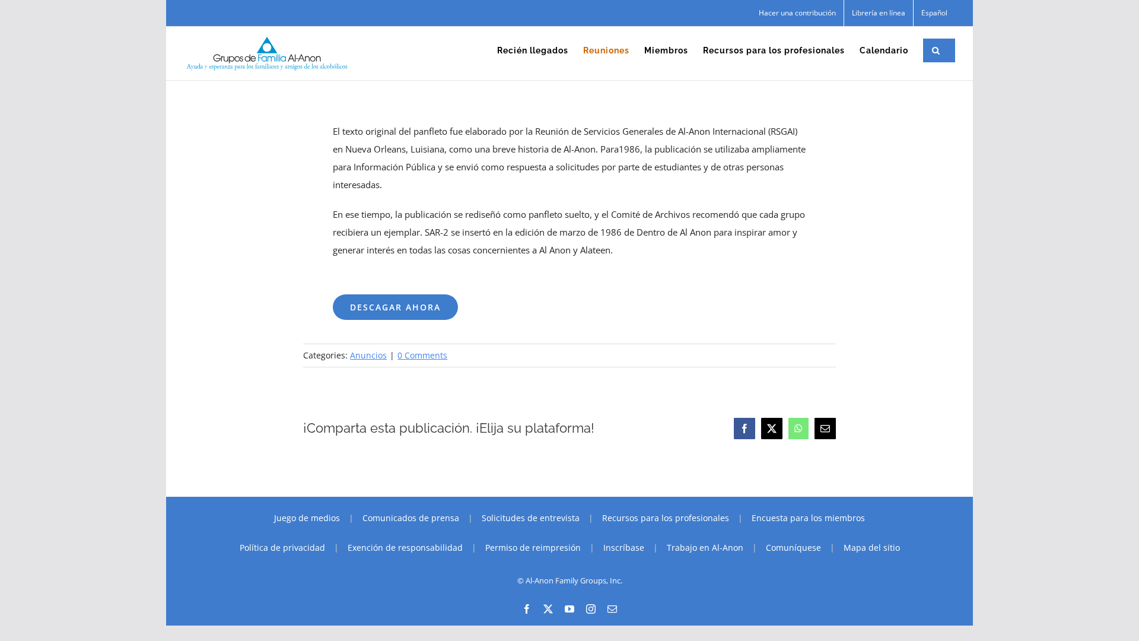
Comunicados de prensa (410, 517)
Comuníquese (793, 547)
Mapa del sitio (872, 547)
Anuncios (368, 355)
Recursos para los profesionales (665, 517)
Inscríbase (623, 547)
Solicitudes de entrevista (531, 517)
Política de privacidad (282, 547)
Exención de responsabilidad (405, 547)
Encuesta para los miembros (808, 517)
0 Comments (422, 355)
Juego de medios (307, 517)
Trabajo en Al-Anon (705, 547)
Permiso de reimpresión (533, 547)
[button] (936, 50)
